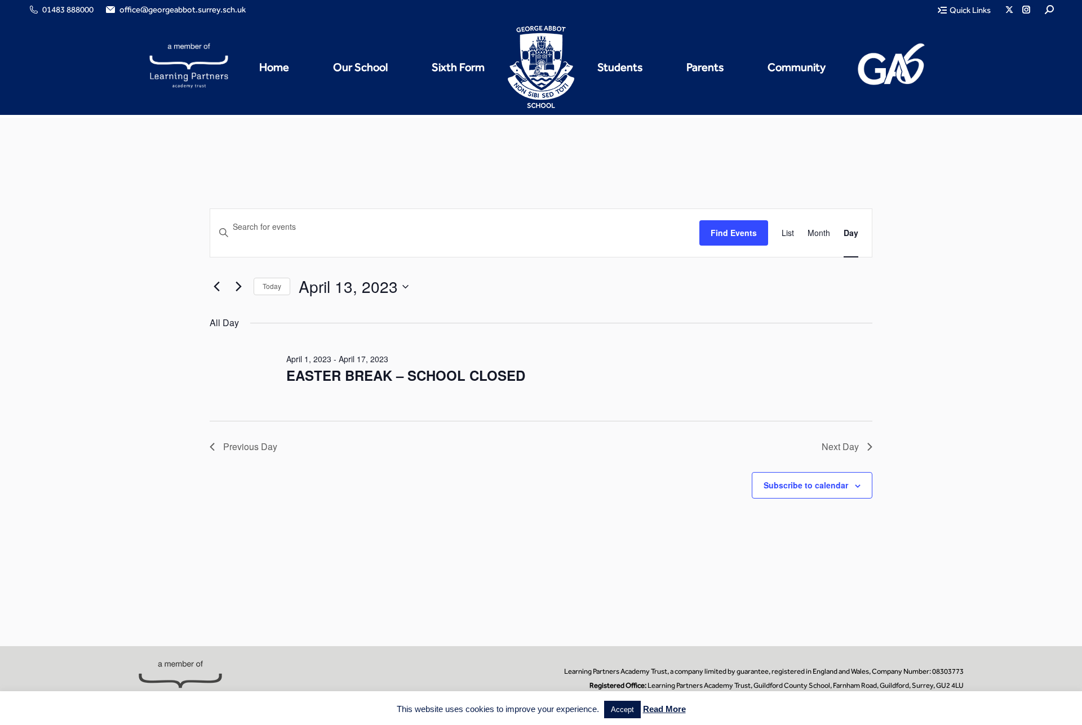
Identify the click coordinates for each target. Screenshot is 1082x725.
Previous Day (250, 446)
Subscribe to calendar (806, 485)
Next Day (840, 446)
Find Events (734, 232)
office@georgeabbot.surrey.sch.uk (182, 10)
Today (272, 286)
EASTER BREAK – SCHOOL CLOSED (405, 375)
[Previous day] (216, 286)
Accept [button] (622, 709)
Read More (664, 709)
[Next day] (238, 286)
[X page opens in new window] (1009, 9)
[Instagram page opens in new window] (1026, 9)
